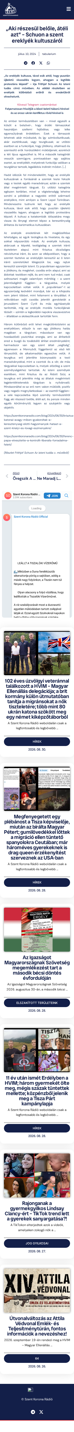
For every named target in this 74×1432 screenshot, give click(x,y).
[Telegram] (33, 1412)
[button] (25, 63)
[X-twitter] (41, 1412)
